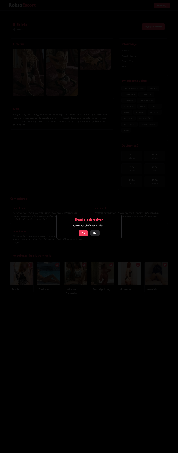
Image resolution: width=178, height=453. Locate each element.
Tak (83, 233)
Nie (94, 233)
